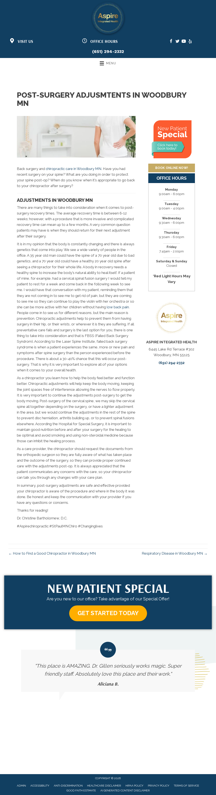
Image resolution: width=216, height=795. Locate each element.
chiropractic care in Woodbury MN (73, 169)
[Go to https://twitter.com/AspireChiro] (177, 42)
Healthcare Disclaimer (104, 785)
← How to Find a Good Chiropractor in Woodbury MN (52, 553)
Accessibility (39, 785)
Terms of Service (186, 785)
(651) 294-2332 (108, 51)
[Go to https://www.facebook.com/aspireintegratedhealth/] (171, 42)
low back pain (118, 307)
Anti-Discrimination (68, 785)
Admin (21, 785)
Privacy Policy (158, 785)
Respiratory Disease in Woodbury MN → (175, 553)
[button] (108, 613)
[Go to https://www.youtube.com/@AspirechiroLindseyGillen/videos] (184, 42)
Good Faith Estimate (81, 790)
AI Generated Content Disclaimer (125, 790)
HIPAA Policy (134, 785)
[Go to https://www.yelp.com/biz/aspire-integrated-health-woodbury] (190, 42)
